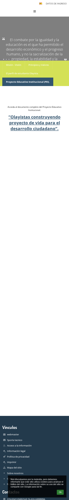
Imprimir (11, 462)
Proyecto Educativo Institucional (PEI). (28, 81)
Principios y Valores (38, 64)
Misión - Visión (13, 64)
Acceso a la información (19, 445)
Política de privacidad (18, 456)
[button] (40, 3)
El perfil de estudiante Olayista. (22, 73)
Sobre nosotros (15, 473)
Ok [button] (60, 492)
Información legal (16, 451)
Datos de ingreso (56, 3)
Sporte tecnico (14, 440)
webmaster (13, 434)
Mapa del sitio (14, 467)
